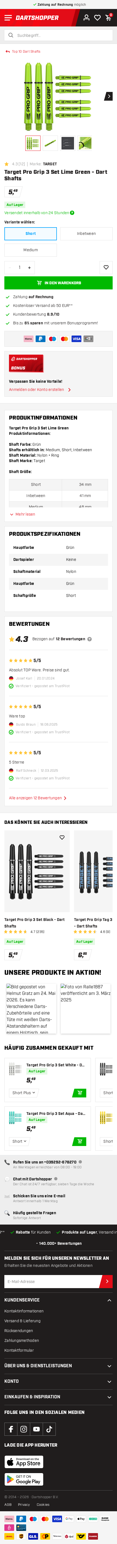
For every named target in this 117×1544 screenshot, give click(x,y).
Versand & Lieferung (22, 1321)
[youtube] (36, 1429)
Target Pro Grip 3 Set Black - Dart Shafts (34, 923)
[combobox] (61, 36)
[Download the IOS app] (24, 1461)
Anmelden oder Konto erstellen (36, 389)
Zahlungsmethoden (21, 1340)
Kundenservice (22, 1300)
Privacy (24, 1505)
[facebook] (10, 1429)
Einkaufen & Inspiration (32, 1397)
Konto (11, 1381)
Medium (30, 250)
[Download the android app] (24, 1479)
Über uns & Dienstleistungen (38, 1366)
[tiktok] (49, 1429)
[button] (31, 1009)
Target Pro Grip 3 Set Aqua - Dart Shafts (56, 1114)
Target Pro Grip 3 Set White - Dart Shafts (56, 1065)
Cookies (43, 1505)
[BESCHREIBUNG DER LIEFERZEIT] (72, 213)
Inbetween (86, 233)
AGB (7, 1505)
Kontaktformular (19, 1350)
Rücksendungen (18, 1330)
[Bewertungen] (89, 639)
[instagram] (23, 1429)
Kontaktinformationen (24, 1311)
